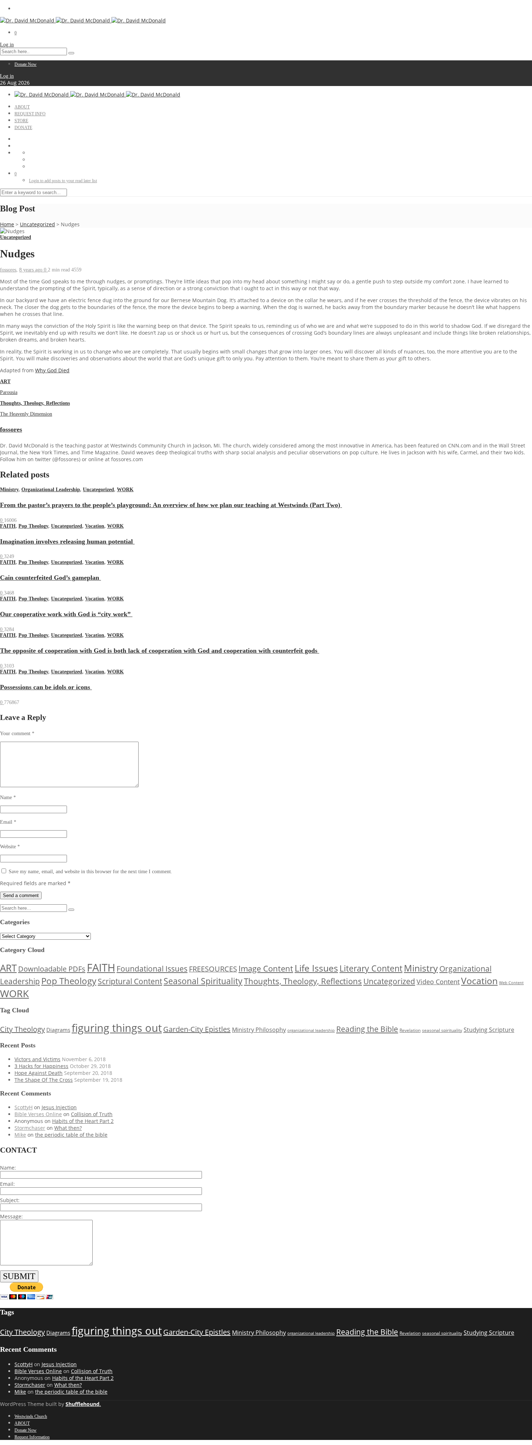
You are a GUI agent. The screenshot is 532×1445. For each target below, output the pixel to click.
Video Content (438, 981)
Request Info (30, 113)
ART (5, 381)
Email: (7, 1183)
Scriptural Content (130, 981)
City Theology (22, 1029)
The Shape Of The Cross (43, 1079)
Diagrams (58, 1029)
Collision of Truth (92, 1114)
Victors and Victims (37, 1059)
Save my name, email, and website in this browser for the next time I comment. (90, 871)
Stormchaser (29, 1127)
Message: (11, 1216)
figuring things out (117, 1028)
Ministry (9, 489)
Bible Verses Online (38, 1114)
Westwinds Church (30, 1416)
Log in (7, 44)
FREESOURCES (213, 969)
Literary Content (370, 968)
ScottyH (23, 1107)
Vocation (94, 526)
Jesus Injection (59, 1107)
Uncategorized (37, 224)
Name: (8, 1167)
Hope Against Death (38, 1072)
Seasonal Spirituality (203, 981)
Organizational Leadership (50, 489)
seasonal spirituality (442, 1030)
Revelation (410, 1030)
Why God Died (52, 370)
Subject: (10, 1200)
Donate (23, 127)
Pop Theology (33, 526)
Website (10, 846)
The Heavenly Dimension (26, 414)
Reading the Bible (367, 1029)
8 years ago (31, 270)
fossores (8, 270)
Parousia (8, 392)
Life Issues (316, 968)
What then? (68, 1127)
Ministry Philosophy (259, 1030)
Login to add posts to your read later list (63, 180)
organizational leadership (311, 1030)
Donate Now (25, 64)
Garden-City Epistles (197, 1029)
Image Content (265, 968)
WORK (125, 489)
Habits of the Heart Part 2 (83, 1121)
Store (21, 120)
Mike (20, 1134)
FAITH (8, 526)
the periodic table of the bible (71, 1134)
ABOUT (22, 107)
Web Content (511, 982)
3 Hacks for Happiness (41, 1066)
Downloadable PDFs (51, 969)
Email (8, 822)
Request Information (32, 1437)
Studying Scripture (489, 1029)
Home (7, 224)
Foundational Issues (152, 969)
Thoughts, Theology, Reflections (35, 403)
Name (8, 797)
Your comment (17, 733)
